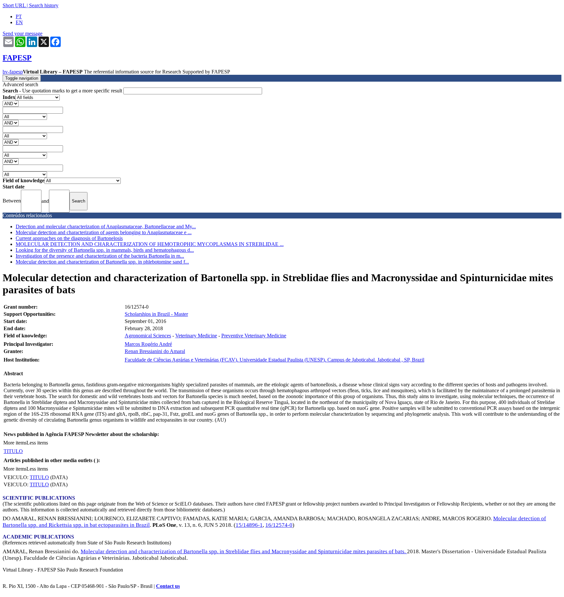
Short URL (14, 5)
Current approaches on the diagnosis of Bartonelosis (69, 238)
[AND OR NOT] (11, 103)
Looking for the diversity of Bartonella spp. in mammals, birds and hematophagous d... (105, 250)
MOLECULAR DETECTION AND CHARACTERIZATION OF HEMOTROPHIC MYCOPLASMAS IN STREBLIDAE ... (150, 244)
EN (19, 22)
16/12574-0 (278, 525)
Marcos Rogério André (148, 344)
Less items (37, 442)
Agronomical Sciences (148, 335)
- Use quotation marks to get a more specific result (63, 90)
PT (19, 16)
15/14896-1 (249, 525)
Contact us (168, 586)
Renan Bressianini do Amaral (155, 351)
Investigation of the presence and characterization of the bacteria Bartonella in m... (100, 256)
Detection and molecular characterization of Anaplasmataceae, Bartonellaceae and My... (106, 226)
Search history (43, 5)
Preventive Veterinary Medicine (253, 335)
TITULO (13, 451)
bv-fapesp (13, 71)
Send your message (22, 33)
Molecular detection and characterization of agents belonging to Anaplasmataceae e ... (104, 232)
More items (14, 442)
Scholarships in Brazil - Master (156, 314)
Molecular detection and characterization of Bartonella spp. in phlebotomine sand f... (102, 262)
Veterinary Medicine (196, 335)
